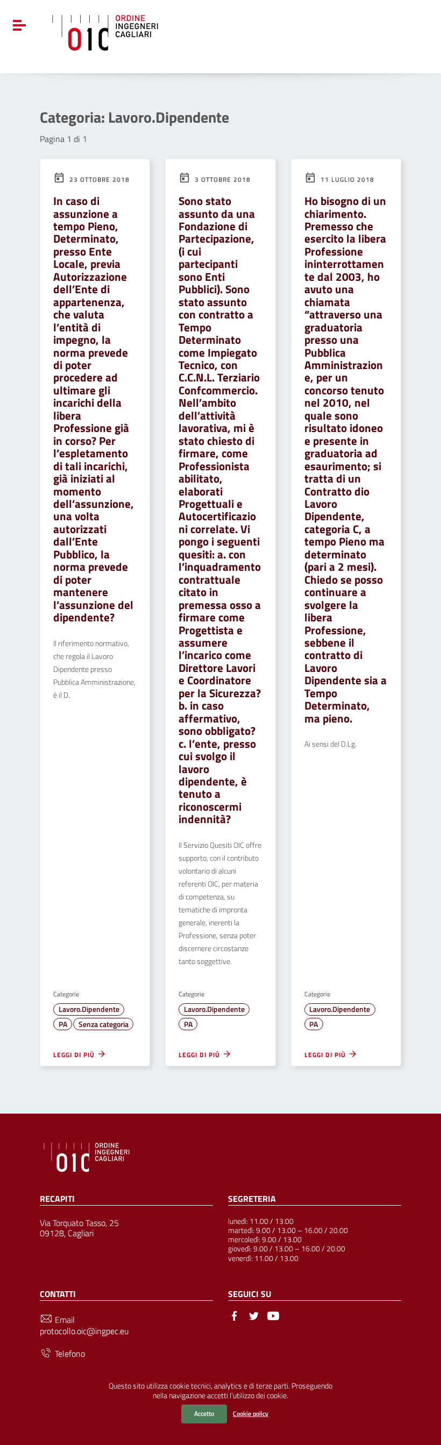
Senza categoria (104, 1024)
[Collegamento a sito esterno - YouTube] (273, 1314)
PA (63, 1024)
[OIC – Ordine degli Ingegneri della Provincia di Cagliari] (105, 31)
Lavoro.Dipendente (89, 1009)
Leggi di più (75, 1054)
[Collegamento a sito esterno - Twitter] (253, 1314)
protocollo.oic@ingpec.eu (84, 1331)
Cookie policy (250, 1413)
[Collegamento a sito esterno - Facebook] (234, 1314)
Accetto (204, 1413)
